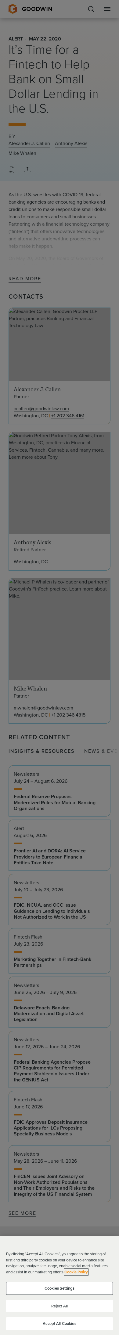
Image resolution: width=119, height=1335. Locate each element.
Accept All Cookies (59, 1323)
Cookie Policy (76, 1272)
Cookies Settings (59, 1288)
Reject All (59, 1306)
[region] (59, 1285)
